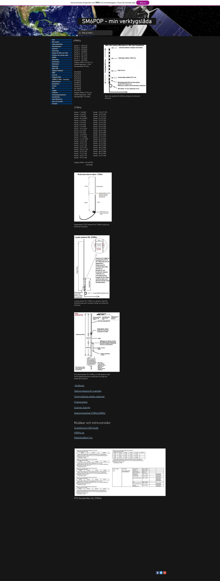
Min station (55, 42)
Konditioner (55, 62)
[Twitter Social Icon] (161, 572)
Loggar (54, 90)
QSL (53, 88)
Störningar (55, 51)
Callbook (55, 92)
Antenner (55, 48)
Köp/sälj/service (57, 99)
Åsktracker (55, 64)
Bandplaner (55, 84)
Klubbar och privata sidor (60, 55)
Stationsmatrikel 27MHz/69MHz (89, 413)
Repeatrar (55, 66)
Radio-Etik (55, 59)
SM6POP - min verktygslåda (117, 21)
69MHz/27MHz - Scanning (60, 79)
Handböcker (56, 97)
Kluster (54, 86)
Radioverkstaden (57, 44)
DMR (53, 73)
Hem (53, 40)
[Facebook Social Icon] (157, 572)
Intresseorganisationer (59, 95)
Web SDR (55, 68)
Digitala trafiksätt (57, 70)
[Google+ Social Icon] (164, 572)
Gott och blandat (57, 101)
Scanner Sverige (82, 407)
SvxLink (54, 75)
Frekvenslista (80, 402)
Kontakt (54, 103)
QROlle (54, 57)
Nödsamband (56, 81)
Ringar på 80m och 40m (60, 53)
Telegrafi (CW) (56, 77)
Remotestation (56, 46)
